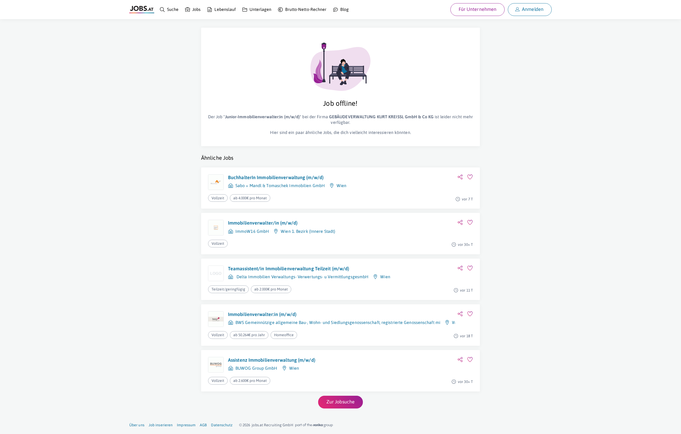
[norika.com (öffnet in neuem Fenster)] (314, 425)
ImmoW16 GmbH (252, 231)
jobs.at (257, 425)
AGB (203, 425)
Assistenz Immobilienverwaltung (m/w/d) (271, 360)
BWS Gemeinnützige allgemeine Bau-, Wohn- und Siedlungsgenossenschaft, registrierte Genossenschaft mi (337, 322)
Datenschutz (221, 425)
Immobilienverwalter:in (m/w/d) (262, 314)
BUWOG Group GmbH (256, 368)
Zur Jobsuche (340, 401)
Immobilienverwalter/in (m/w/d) (262, 223)
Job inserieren (161, 425)
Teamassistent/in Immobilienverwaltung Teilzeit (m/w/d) (288, 268)
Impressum (186, 425)
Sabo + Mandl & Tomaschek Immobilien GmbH (280, 185)
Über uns (136, 425)
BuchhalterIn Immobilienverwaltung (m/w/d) (275, 177)
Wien (341, 185)
